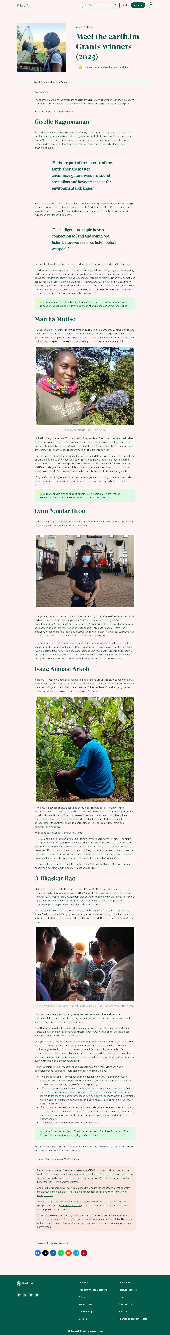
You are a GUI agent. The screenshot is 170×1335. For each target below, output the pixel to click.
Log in (125, 5)
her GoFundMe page (118, 305)
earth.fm (44, 643)
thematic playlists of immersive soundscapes (76, 1191)
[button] (104, 67)
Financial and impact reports (135, 1318)
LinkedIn (80, 493)
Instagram (81, 301)
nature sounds (104, 1170)
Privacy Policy (128, 1304)
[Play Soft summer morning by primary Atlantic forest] (80, 67)
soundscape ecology (66, 1056)
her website (59, 497)
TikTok (43, 497)
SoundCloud (104, 497)
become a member (70, 1205)
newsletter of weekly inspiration (108, 1201)
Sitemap (85, 1318)
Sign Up (138, 5)
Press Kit (126, 1311)
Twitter (108, 493)
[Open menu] (150, 5)
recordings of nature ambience (68, 1187)
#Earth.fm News (84, 27)
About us (86, 1282)
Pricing (85, 1297)
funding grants (51, 1222)
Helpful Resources (130, 1289)
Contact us (127, 1282)
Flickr (89, 493)
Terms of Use (88, 1304)
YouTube (117, 493)
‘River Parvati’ (112, 1131)
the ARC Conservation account (111, 301)
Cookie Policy (88, 1311)
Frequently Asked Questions (96, 1289)
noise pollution (60, 1219)
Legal (124, 1297)
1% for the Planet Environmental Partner (57, 1181)
